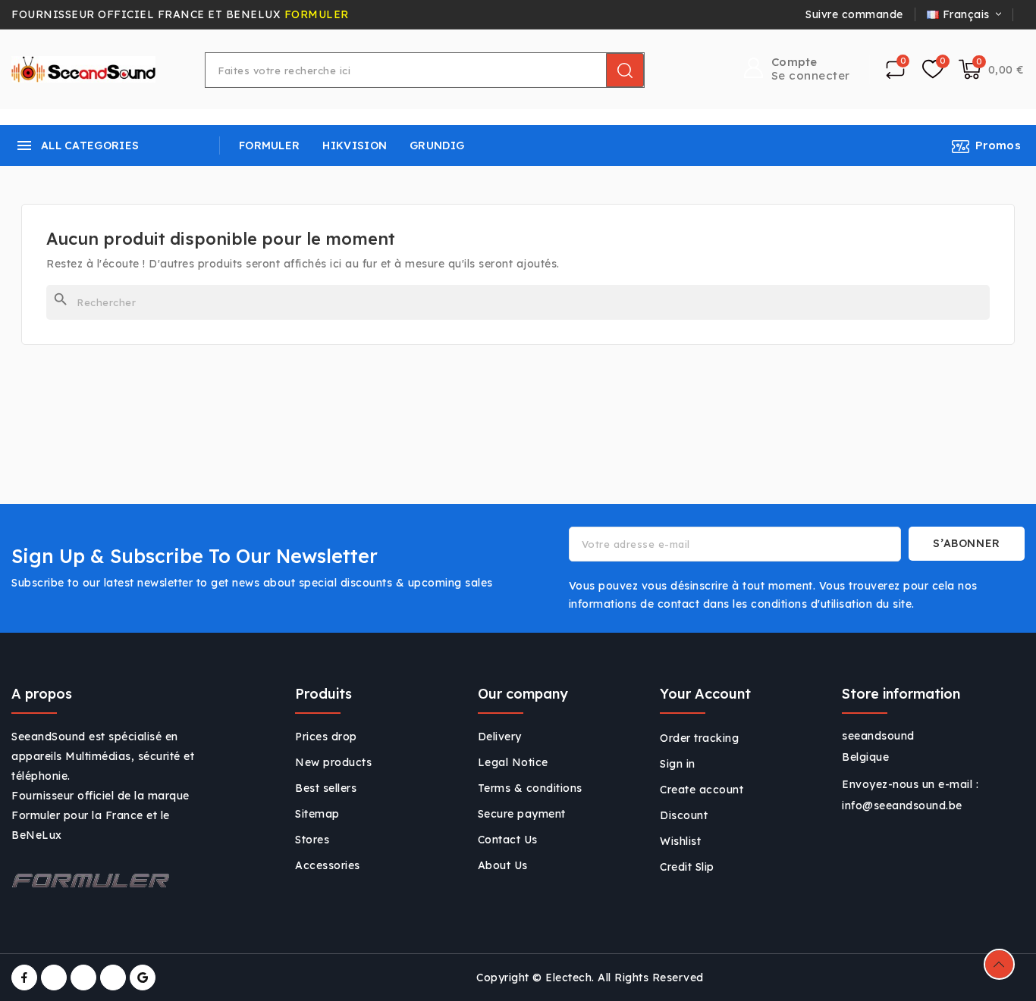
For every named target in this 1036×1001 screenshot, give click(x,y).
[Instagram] (83, 977)
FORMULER (316, 14)
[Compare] (895, 69)
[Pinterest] (113, 977)
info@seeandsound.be (902, 805)
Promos (998, 145)
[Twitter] (54, 977)
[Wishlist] (932, 69)
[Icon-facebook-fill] (24, 977)
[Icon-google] (142, 977)
